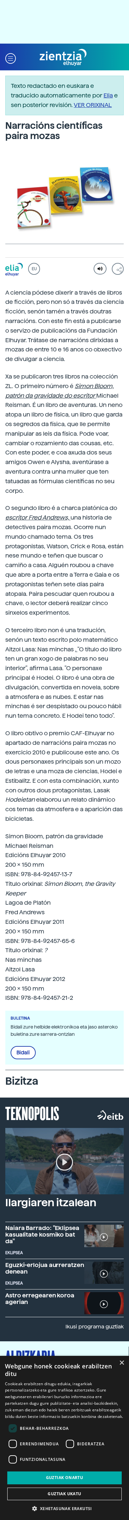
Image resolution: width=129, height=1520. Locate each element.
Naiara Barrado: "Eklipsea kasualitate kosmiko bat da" (42, 1234)
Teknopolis (32, 1113)
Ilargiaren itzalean (50, 1202)
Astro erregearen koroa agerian (39, 1298)
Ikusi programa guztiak (94, 1326)
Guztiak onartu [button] (64, 1477)
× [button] (121, 1362)
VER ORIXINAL (93, 104)
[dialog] (64, 1438)
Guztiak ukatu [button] (64, 1494)
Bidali (23, 1053)
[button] (10, 57)
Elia (108, 95)
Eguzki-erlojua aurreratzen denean (44, 1268)
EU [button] (34, 269)
